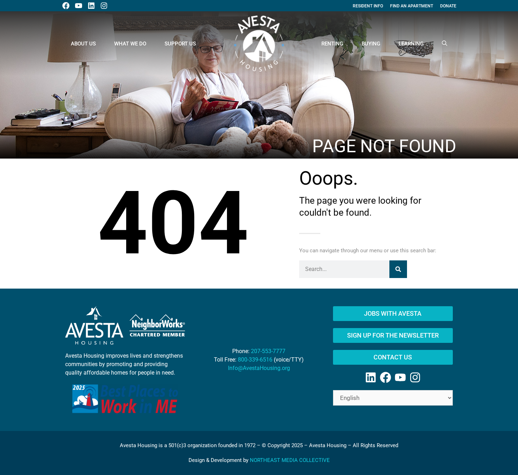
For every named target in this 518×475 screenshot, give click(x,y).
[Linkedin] (370, 377)
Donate (448, 6)
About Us (83, 44)
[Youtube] (400, 377)
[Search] (398, 269)
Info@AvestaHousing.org (259, 368)
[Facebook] (385, 377)
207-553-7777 (268, 351)
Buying (371, 44)
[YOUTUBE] (78, 5)
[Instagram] (415, 377)
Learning (411, 44)
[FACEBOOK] (66, 5)
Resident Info (368, 6)
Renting (332, 44)
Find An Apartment (411, 6)
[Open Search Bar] (444, 44)
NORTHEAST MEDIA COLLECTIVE (290, 460)
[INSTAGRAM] (104, 5)
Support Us (180, 44)
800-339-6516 (255, 359)
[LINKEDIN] (91, 5)
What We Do (130, 44)
